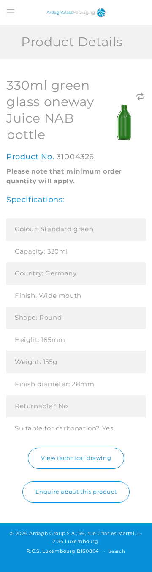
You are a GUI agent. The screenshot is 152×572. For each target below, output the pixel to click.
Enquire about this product (76, 492)
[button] (10, 12)
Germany (60, 273)
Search (117, 551)
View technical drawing (76, 458)
